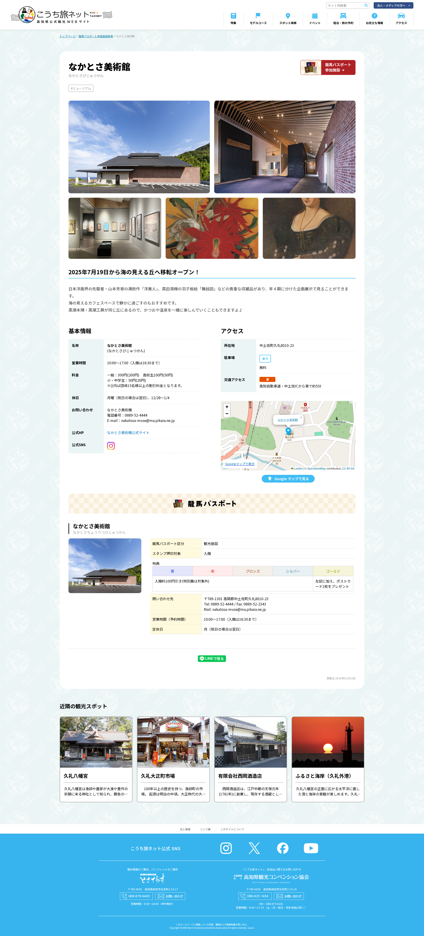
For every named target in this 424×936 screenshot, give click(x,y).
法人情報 (185, 829)
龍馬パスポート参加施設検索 (96, 36)
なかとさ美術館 (288, 419)
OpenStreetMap (316, 468)
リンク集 (205, 829)
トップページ (68, 36)
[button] (288, 432)
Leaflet (297, 468)
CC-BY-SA (348, 468)
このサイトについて (232, 829)
